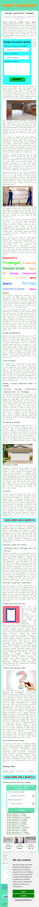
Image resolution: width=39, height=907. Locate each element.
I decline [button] (23, 896)
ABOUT (24, 10)
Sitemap (4, 885)
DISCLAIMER (34, 10)
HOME (16, 10)
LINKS (20, 10)
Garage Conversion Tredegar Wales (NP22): (19, 22)
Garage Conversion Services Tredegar (17, 782)
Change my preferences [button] (23, 900)
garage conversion (27, 760)
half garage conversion (19, 658)
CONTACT (28, 10)
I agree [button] (23, 891)
